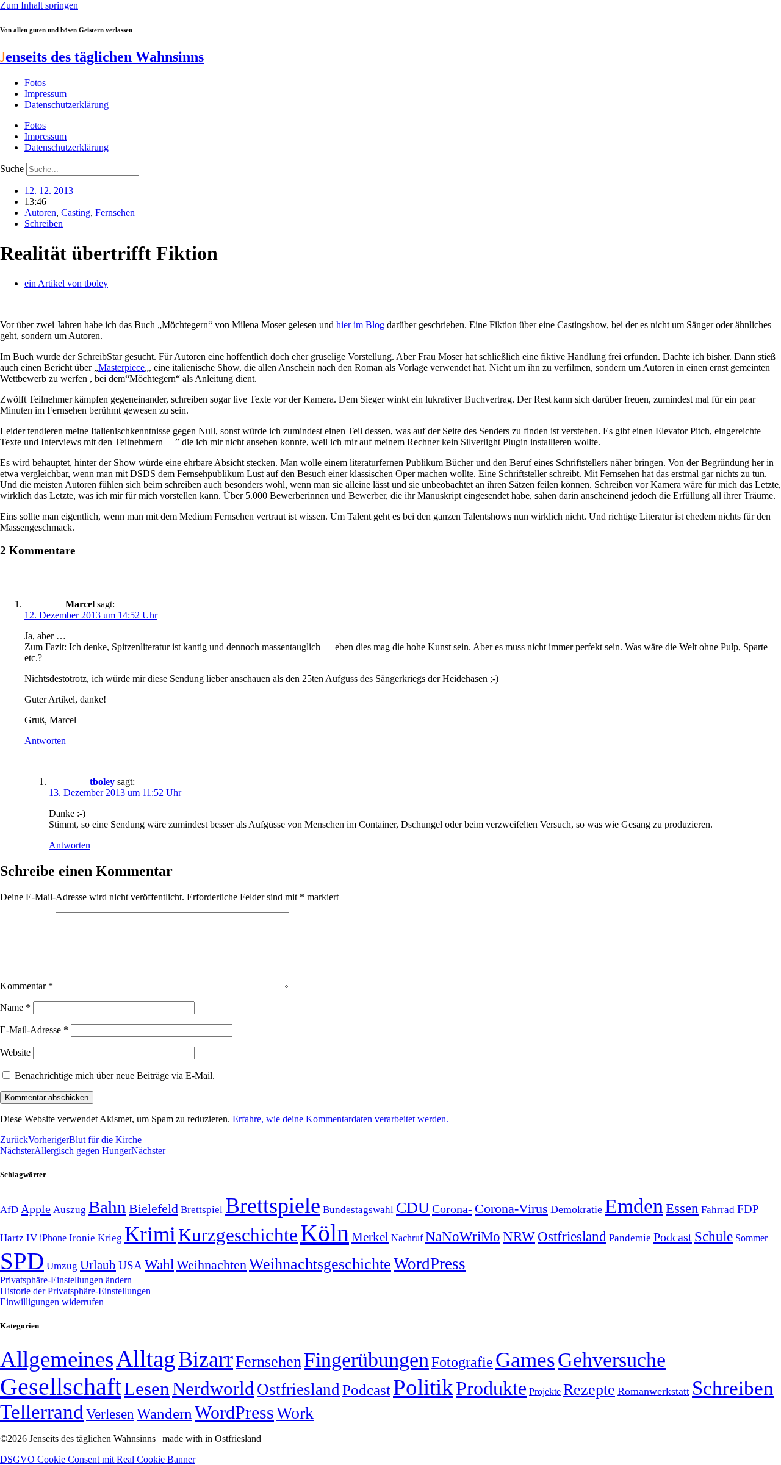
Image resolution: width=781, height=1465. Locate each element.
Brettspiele (272, 1206)
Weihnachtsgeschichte (320, 1264)
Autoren (40, 212)
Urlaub (98, 1265)
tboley (102, 781)
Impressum (45, 93)
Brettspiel (202, 1210)
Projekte (545, 1391)
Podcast (672, 1237)
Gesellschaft (60, 1386)
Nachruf (407, 1238)
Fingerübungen (366, 1360)
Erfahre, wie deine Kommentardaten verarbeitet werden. (340, 1119)
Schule (713, 1236)
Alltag (146, 1358)
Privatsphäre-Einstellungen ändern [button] (66, 1280)
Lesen (147, 1388)
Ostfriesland (572, 1236)
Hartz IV (18, 1237)
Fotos (35, 82)
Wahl (159, 1264)
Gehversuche (612, 1360)
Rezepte (589, 1390)
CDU (413, 1208)
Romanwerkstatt (653, 1391)
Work (295, 1412)
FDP (748, 1209)
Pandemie (630, 1238)
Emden (634, 1206)
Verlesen (110, 1414)
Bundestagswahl (358, 1210)
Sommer (751, 1238)
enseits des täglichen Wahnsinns (102, 57)
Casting (75, 212)
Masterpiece (121, 367)
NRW (519, 1236)
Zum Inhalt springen (39, 5)
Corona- (452, 1209)
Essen (682, 1208)
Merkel (370, 1237)
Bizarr (205, 1359)
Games (525, 1360)
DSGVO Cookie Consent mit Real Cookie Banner (97, 1459)
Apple (36, 1209)
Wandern (164, 1413)
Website (15, 1052)
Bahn (107, 1207)
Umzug (61, 1266)
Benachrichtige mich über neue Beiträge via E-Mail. (115, 1075)
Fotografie (462, 1362)
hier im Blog (360, 325)
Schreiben (43, 223)
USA (130, 1265)
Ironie (82, 1238)
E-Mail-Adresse (34, 1030)
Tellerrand (42, 1412)
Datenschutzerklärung (66, 104)
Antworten (45, 741)
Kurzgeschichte (238, 1234)
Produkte (491, 1388)
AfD (9, 1210)
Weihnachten (211, 1264)
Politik (423, 1387)
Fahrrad (718, 1210)
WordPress (430, 1264)
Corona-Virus (511, 1208)
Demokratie (576, 1209)
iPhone (53, 1238)
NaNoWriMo (462, 1236)
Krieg (110, 1237)
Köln (324, 1233)
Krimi (150, 1234)
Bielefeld (153, 1208)
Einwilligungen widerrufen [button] (52, 1302)
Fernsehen (115, 212)
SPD (22, 1261)
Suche (12, 168)
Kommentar (26, 986)
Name (15, 1007)
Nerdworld (213, 1388)
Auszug (69, 1209)
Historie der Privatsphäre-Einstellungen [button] (75, 1291)
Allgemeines (56, 1359)
